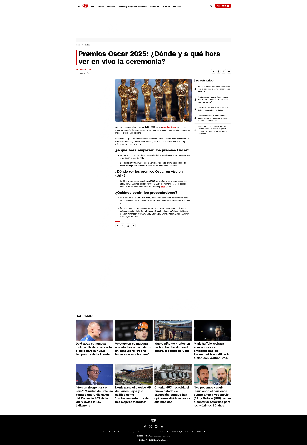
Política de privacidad (133, 432)
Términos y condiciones (150, 432)
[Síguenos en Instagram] (156, 426)
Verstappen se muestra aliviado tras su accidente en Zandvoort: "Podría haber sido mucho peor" (213, 99)
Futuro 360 (155, 6)
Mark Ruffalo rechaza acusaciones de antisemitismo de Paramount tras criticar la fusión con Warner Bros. (214, 118)
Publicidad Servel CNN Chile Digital (171, 432)
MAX (163, 186)
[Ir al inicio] (85, 6)
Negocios (111, 6)
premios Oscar (169, 127)
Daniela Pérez (85, 73)
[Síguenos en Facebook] (145, 426)
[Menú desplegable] (79, 6)
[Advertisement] (94, 216)
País (92, 6)
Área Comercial (104, 432)
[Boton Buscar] (211, 6)
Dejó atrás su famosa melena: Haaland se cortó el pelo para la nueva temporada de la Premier (214, 89)
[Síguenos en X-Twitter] (151, 426)
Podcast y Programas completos (132, 6)
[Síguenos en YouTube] (162, 426)
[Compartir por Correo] (213, 71)
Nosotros (121, 432)
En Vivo (114, 432)
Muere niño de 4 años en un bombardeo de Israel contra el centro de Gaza (213, 108)
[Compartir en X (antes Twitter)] (224, 71)
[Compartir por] (229, 71)
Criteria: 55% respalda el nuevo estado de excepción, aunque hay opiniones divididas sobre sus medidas (172, 394)
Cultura (166, 6)
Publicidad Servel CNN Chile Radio (196, 432)
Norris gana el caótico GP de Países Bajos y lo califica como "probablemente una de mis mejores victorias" (133, 394)
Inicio (78, 45)
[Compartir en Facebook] (218, 71)
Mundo (101, 6)
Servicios (177, 6)
